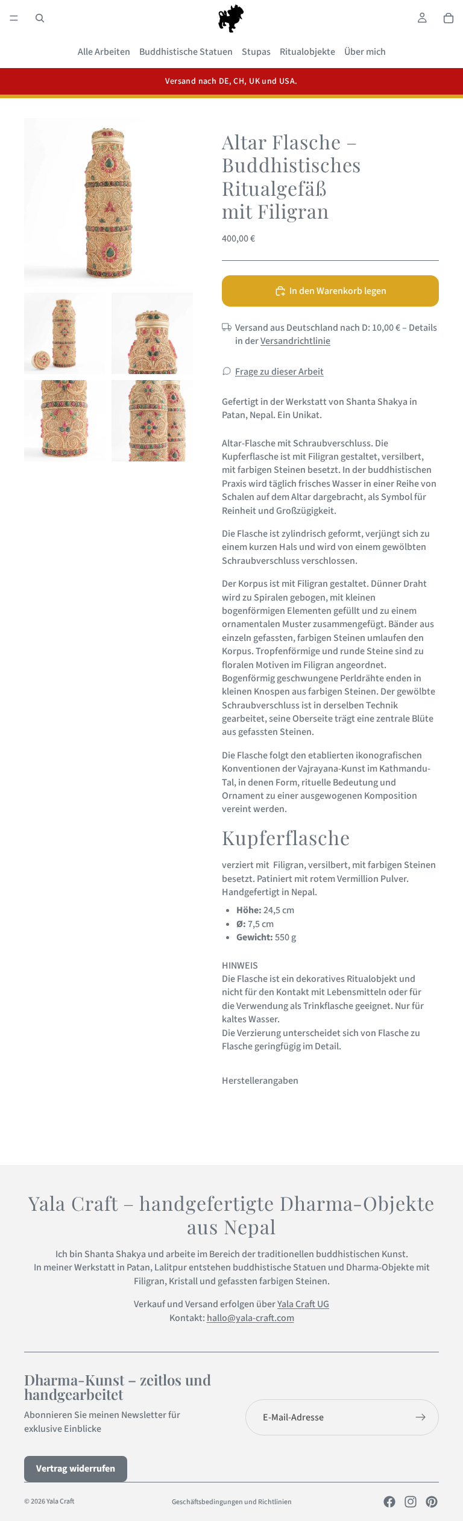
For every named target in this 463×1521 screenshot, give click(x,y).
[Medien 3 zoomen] (152, 333)
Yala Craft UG (303, 1304)
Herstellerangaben (260, 1080)
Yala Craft (60, 1501)
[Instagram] (410, 1501)
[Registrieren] (420, 1417)
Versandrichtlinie (295, 341)
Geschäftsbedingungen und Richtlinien (232, 1502)
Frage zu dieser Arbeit (279, 371)
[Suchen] (40, 18)
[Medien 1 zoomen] (108, 202)
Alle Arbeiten (104, 51)
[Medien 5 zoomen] (152, 420)
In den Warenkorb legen (337, 291)
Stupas (256, 51)
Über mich (365, 51)
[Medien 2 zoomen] (65, 333)
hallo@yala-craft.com (250, 1318)
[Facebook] (389, 1501)
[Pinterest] (431, 1501)
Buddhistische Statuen (186, 51)
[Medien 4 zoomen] (65, 420)
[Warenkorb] (448, 18)
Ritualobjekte (307, 51)
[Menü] (14, 18)
